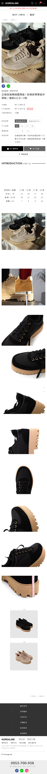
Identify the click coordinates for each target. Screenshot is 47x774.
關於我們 (23, 706)
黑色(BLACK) (21, 121)
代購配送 (23, 722)
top (44, 388)
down (44, 391)
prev (5, 20)
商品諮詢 (24, 154)
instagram (13, 86)
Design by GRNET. (9, 748)
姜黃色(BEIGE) (34, 121)
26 (22, 126)
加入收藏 (35, 149)
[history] (32, 3)
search (43, 3)
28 (33, 126)
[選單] (2, 3)
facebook (3, 86)
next (13, 20)
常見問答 (23, 733)
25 (17, 126)
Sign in (36, 3)
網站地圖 (22, 743)
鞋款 (32, 14)
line (8, 86)
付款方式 (23, 717)
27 (27, 126)
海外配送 (23, 728)
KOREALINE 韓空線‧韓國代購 (12, 3)
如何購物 (23, 711)
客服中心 (14, 743)
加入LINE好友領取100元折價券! (23, 8)
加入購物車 (14, 149)
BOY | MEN (18, 14)
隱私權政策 (32, 743)
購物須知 (5, 743)
